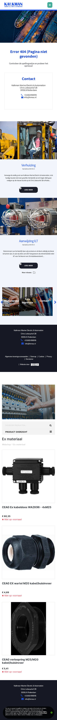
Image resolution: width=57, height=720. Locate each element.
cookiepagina (38, 714)
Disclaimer (29, 359)
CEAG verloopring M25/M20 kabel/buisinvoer (20, 661)
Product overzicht (16, 432)
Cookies (41, 357)
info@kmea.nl (30, 97)
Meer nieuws (27, 272)
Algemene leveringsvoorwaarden (16, 357)
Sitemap (33, 357)
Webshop (6, 444)
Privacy (49, 357)
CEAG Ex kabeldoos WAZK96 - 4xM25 (26, 507)
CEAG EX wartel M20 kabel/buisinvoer (27, 583)
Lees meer (28, 190)
